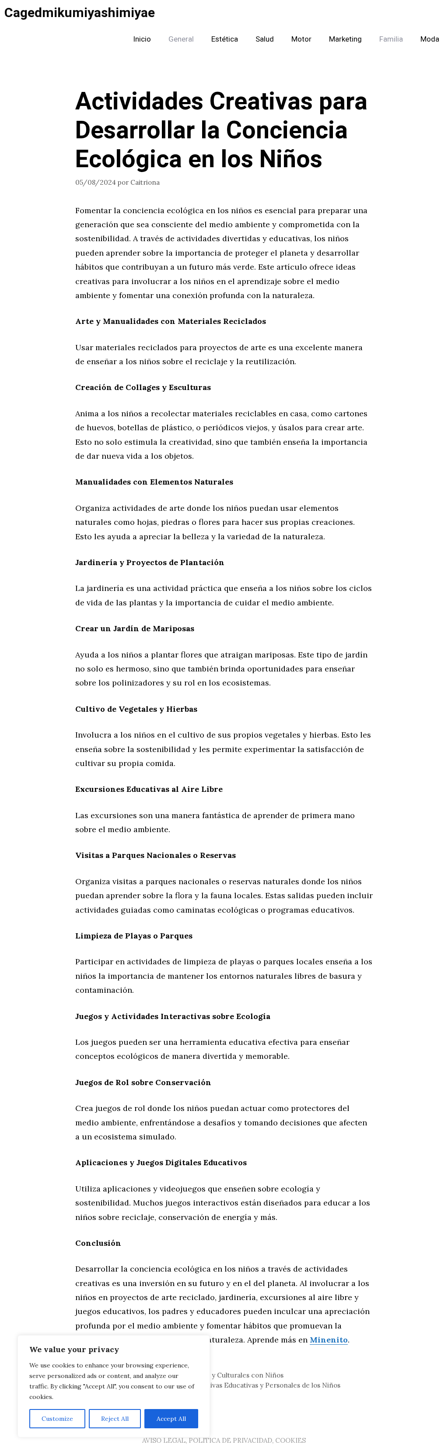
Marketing (345, 39)
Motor (301, 39)
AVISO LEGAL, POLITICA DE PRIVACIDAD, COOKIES (224, 1440)
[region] (114, 1386)
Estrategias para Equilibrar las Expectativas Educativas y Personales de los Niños (213, 1385)
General (181, 39)
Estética (224, 39)
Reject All (115, 1419)
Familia (391, 39)
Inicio (142, 39)
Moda (429, 39)
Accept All (171, 1419)
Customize (57, 1419)
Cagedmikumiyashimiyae (79, 13)
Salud (265, 39)
